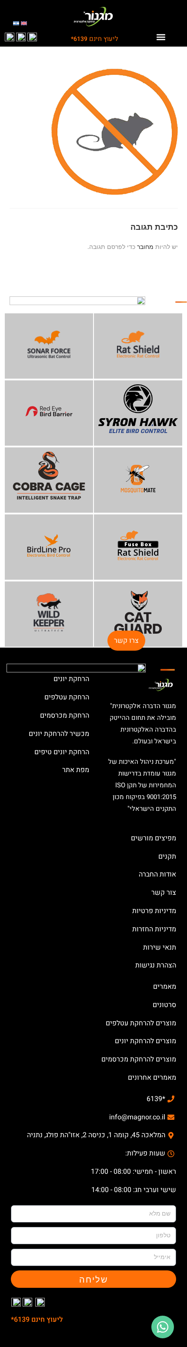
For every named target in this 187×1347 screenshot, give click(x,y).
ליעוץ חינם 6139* (37, 1319)
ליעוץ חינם (94, 39)
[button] (161, 37)
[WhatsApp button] (162, 1327)
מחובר (145, 246)
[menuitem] (24, 23)
